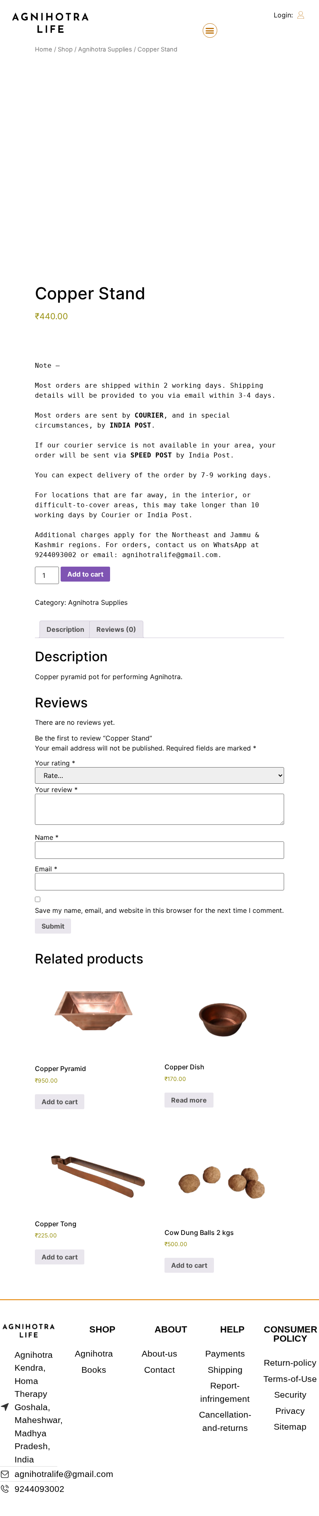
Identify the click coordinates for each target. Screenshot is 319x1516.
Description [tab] (65, 629)
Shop (65, 49)
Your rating (55, 763)
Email (46, 869)
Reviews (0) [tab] (116, 629)
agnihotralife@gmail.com (170, 555)
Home (43, 49)
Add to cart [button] (60, 1102)
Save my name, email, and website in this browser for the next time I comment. (159, 910)
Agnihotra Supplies (105, 49)
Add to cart (85, 574)
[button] (210, 30)
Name (47, 837)
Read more (189, 1100)
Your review (56, 789)
